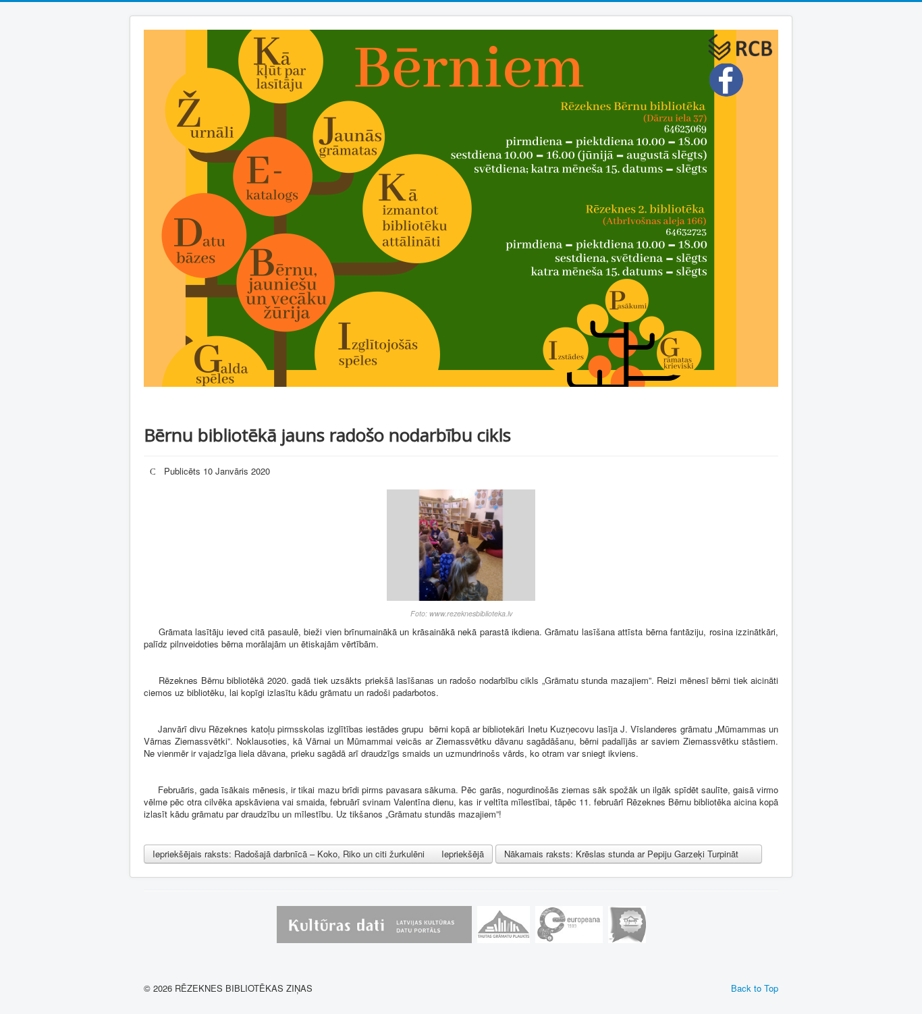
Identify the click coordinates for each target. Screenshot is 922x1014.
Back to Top (754, 988)
